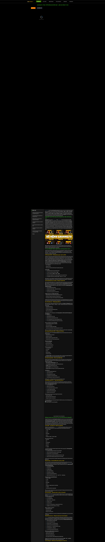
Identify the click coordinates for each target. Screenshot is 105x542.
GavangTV (38, 1)
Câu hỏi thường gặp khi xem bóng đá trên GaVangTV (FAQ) (37, 231)
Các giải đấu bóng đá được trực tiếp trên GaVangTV (38, 222)
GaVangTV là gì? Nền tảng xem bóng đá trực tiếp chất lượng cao (38, 213)
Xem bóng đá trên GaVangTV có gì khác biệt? (38, 225)
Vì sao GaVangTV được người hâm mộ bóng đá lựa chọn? (37, 216)
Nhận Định (65, 1)
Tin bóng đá (71, 1)
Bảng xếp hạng (51, 1)
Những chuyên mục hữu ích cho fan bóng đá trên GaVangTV (37, 219)
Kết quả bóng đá (58, 1)
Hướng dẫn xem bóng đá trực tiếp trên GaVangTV (37, 228)
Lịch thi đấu (44, 1)
